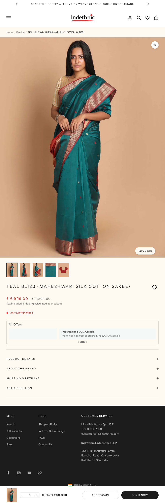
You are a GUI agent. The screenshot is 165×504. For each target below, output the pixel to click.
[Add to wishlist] (155, 287)
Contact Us (45, 444)
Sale (9, 444)
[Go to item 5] (63, 270)
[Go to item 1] (12, 270)
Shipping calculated (35, 303)
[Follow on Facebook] (8, 473)
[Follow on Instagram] (19, 473)
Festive (20, 32)
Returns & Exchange (51, 431)
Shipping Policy (48, 424)
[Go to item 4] (50, 270)
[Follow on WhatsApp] (40, 473)
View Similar (145, 250)
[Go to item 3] (37, 270)
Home (9, 32)
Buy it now (140, 495)
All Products (14, 431)
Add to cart (101, 495)
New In (10, 424)
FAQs (41, 438)
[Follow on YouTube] (29, 473)
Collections (13, 438)
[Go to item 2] (25, 270)
